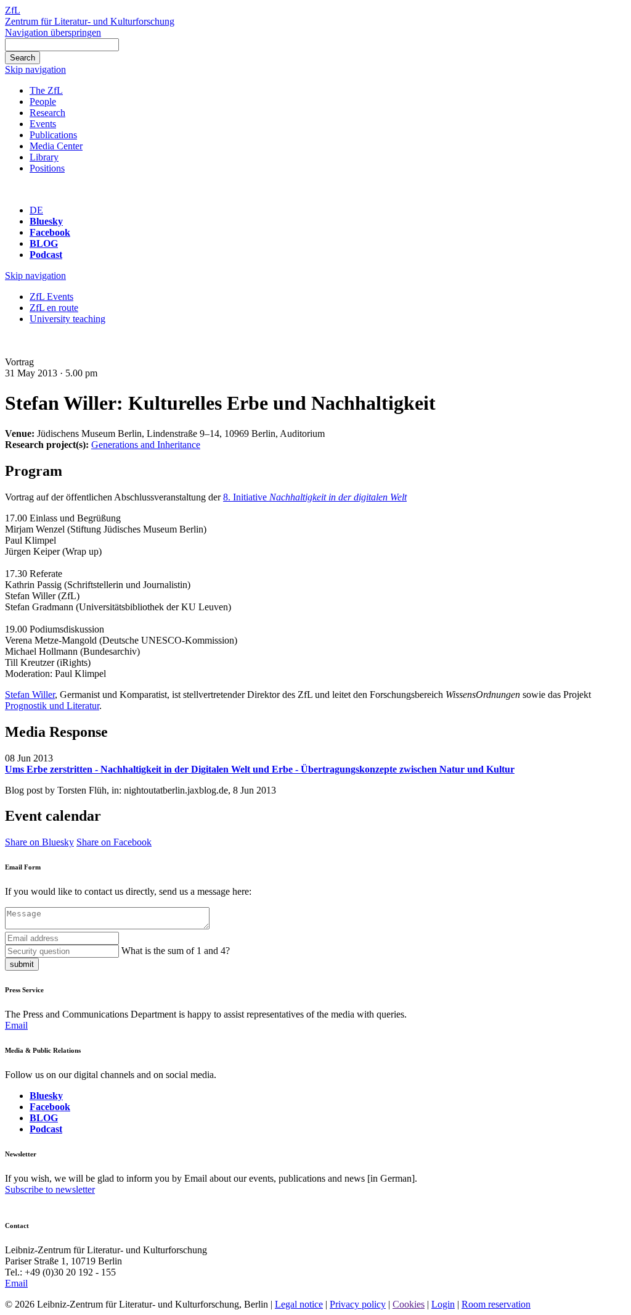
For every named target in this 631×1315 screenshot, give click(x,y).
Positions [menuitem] (47, 168)
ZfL (12, 10)
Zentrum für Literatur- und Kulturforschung (89, 21)
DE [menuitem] (36, 210)
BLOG (44, 243)
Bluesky (46, 221)
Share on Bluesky (39, 842)
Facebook (50, 232)
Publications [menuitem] (53, 135)
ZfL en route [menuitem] (54, 307)
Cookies (409, 1304)
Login (443, 1304)
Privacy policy (358, 1304)
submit (22, 964)
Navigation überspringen (53, 32)
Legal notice (299, 1304)
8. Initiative (315, 497)
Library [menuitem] (44, 157)
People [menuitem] (43, 101)
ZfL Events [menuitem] (51, 296)
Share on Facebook (114, 842)
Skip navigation (35, 69)
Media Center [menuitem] (56, 146)
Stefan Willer (30, 694)
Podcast (46, 254)
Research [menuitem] (47, 112)
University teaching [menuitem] (67, 318)
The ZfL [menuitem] (46, 90)
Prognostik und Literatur (52, 705)
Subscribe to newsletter (50, 1189)
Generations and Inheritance (145, 444)
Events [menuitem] (43, 123)
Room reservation (496, 1304)
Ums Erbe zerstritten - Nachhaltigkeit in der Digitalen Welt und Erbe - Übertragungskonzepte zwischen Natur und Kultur (260, 769)
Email (16, 1025)
